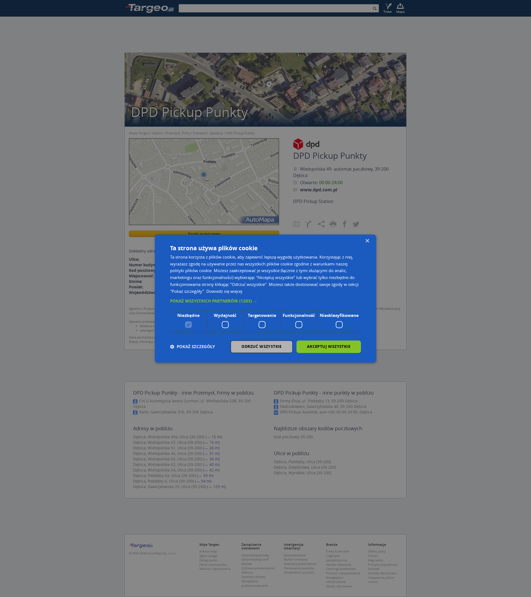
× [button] (367, 241)
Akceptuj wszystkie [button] (328, 346)
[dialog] (265, 298)
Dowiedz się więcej (224, 291)
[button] (265, 301)
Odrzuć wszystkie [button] (261, 346)
